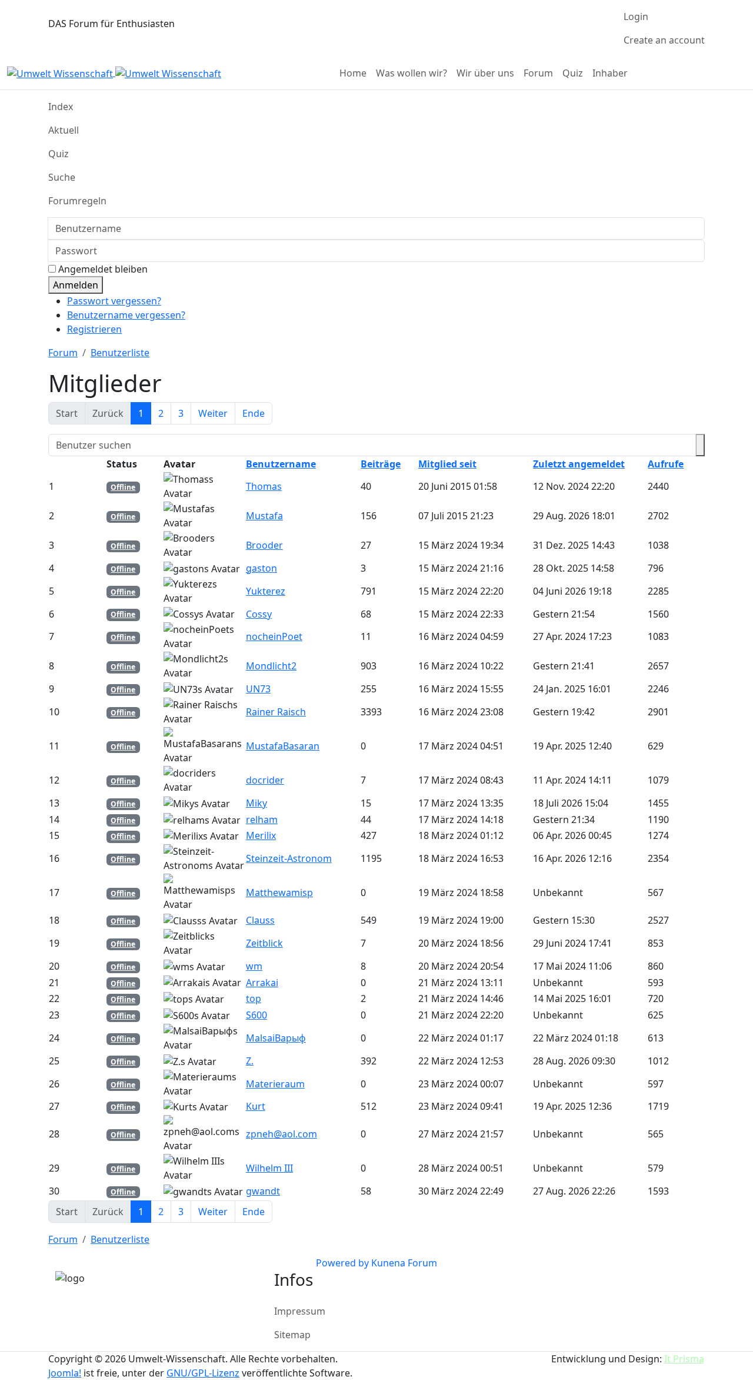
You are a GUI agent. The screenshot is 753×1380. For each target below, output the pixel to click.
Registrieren (94, 329)
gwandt (263, 1191)
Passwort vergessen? (114, 300)
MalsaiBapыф (276, 1037)
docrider (265, 780)
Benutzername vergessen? (126, 314)
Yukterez (265, 591)
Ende (253, 413)
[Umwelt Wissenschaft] (114, 72)
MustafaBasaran (282, 745)
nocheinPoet (274, 636)
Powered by (342, 1262)
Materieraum (275, 1083)
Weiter (213, 413)
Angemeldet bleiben (103, 269)
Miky (256, 803)
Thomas (264, 486)
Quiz (58, 153)
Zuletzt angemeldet (579, 463)
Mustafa (264, 515)
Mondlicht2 (271, 665)
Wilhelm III (269, 1168)
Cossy (259, 614)
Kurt (255, 1106)
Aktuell (63, 130)
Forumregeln (77, 200)
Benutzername (281, 463)
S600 (256, 1015)
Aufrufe (666, 463)
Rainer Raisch (276, 711)
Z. (250, 1060)
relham (262, 819)
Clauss (260, 920)
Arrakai (262, 982)
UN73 (258, 688)
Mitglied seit (447, 463)
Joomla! (64, 1372)
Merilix (261, 835)
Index (60, 106)
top (253, 998)
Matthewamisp (279, 892)
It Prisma (684, 1358)
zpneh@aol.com (281, 1133)
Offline (123, 487)
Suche (61, 177)
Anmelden (75, 284)
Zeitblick (264, 943)
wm (254, 966)
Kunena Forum (404, 1262)
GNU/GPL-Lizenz (202, 1372)
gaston (261, 568)
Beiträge (381, 463)
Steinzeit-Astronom (289, 858)
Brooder (264, 545)
